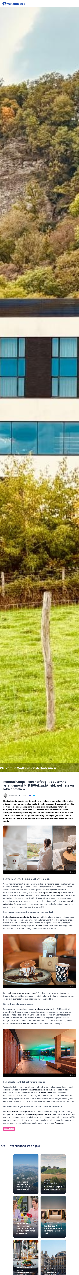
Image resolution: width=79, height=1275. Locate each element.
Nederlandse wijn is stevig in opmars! (53, 1188)
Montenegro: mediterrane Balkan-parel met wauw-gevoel (24, 1185)
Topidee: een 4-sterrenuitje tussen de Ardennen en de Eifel (53, 1229)
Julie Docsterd (14, 795)
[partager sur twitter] (34, 795)
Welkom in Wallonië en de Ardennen (28, 768)
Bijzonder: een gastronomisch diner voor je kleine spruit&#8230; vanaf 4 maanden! (25, 1228)
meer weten (9, 1129)
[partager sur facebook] (30, 795)
